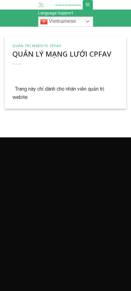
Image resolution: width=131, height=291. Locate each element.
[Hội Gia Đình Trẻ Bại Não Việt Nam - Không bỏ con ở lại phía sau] (41, 5)
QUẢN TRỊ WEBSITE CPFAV (36, 45)
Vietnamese (62, 21)
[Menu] (88, 5)
